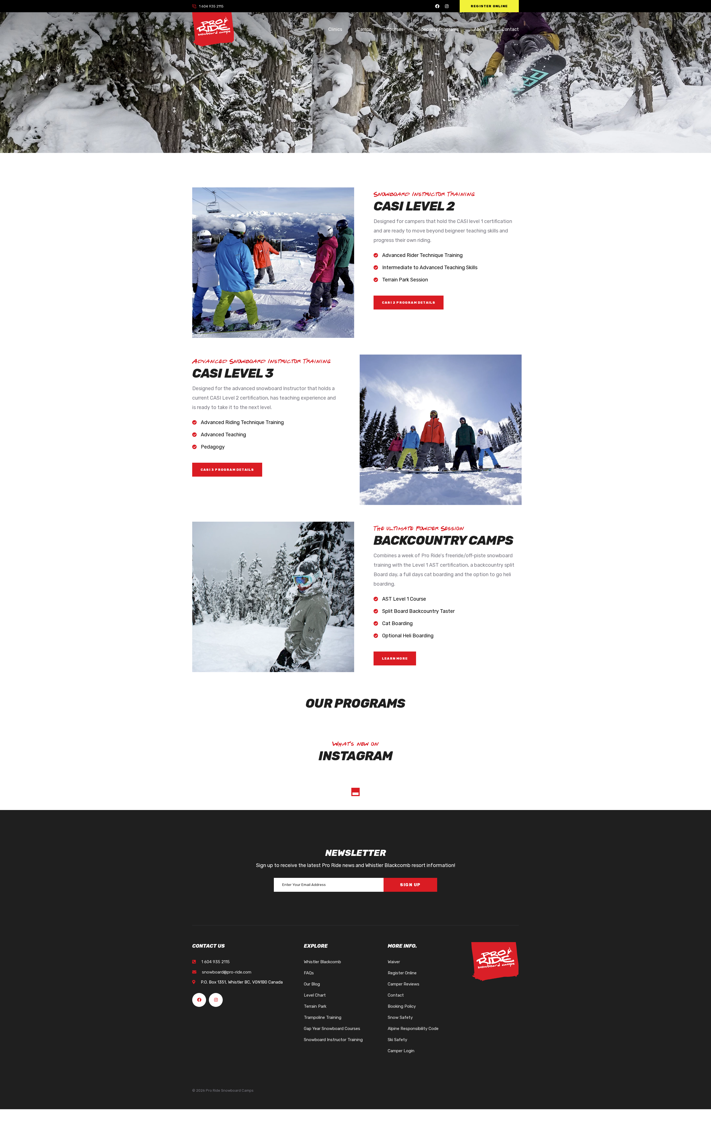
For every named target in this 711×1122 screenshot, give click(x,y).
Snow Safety (400, 1017)
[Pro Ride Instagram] (447, 6)
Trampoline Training (322, 1017)
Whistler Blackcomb (322, 961)
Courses (394, 29)
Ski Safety (397, 1039)
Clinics (335, 29)
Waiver (394, 961)
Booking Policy (402, 1006)
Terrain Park (315, 1006)
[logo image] (213, 29)
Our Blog (312, 984)
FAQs (309, 972)
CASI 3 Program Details (227, 470)
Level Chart (315, 995)
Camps (364, 29)
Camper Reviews (403, 984)
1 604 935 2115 (211, 6)
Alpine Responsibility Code (413, 1028)
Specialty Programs (438, 29)
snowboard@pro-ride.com (226, 972)
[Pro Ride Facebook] (437, 6)
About (480, 29)
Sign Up (410, 884)
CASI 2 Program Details (408, 302)
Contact (510, 29)
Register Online (489, 6)
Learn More (395, 658)
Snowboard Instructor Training (333, 1039)
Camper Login (401, 1050)
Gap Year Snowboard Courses (332, 1028)
